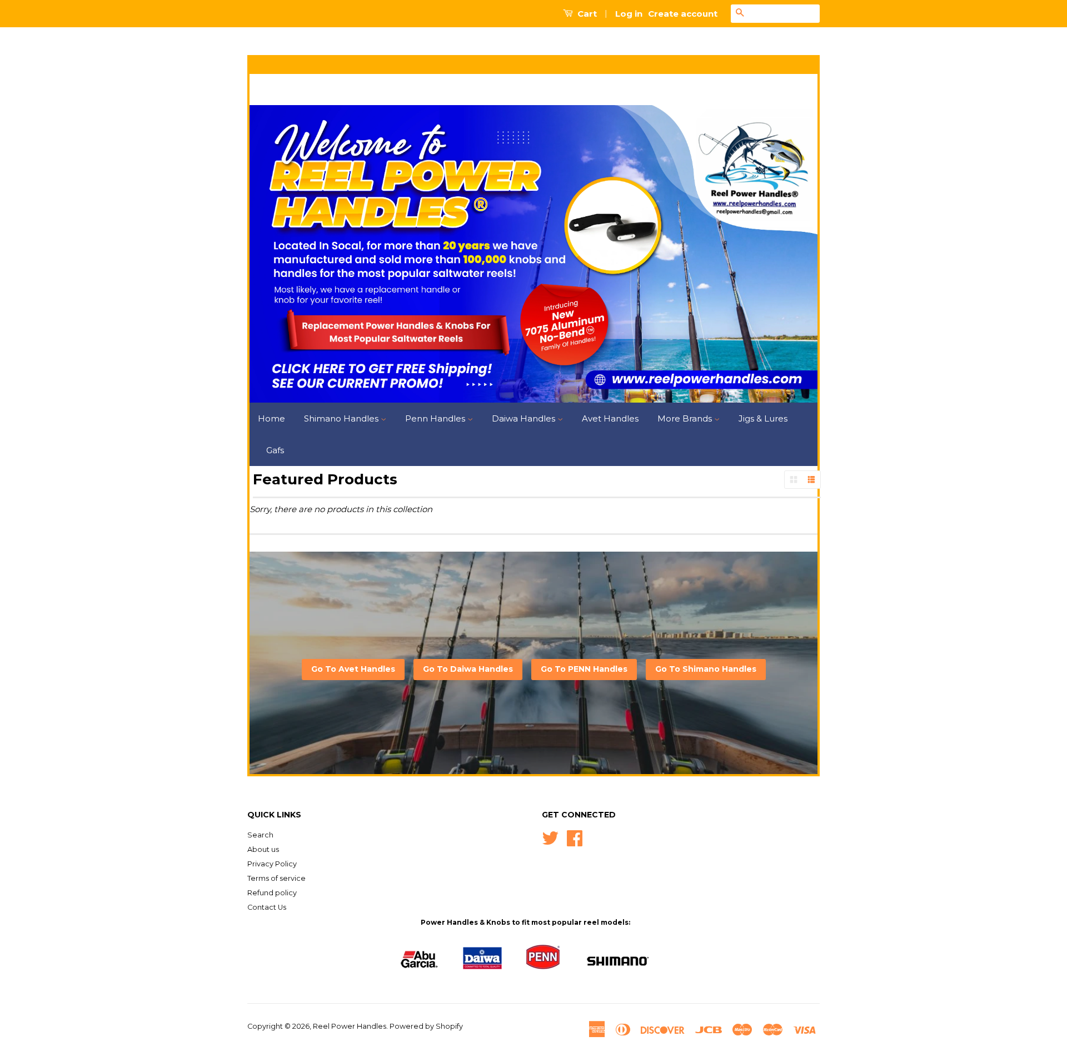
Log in (628, 13)
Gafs (275, 450)
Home (271, 418)
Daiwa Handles (524, 418)
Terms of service (276, 878)
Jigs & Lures (763, 418)
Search (260, 835)
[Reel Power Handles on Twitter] (550, 837)
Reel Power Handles (349, 1026)
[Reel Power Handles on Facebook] (574, 837)
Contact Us (266, 907)
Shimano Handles (342, 418)
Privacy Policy (272, 864)
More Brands (685, 418)
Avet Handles (610, 418)
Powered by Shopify (426, 1026)
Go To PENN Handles (584, 669)
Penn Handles (436, 418)
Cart (586, 13)
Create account (682, 13)
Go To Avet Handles (353, 669)
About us (263, 849)
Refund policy (272, 893)
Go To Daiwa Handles (468, 669)
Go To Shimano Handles (705, 669)
